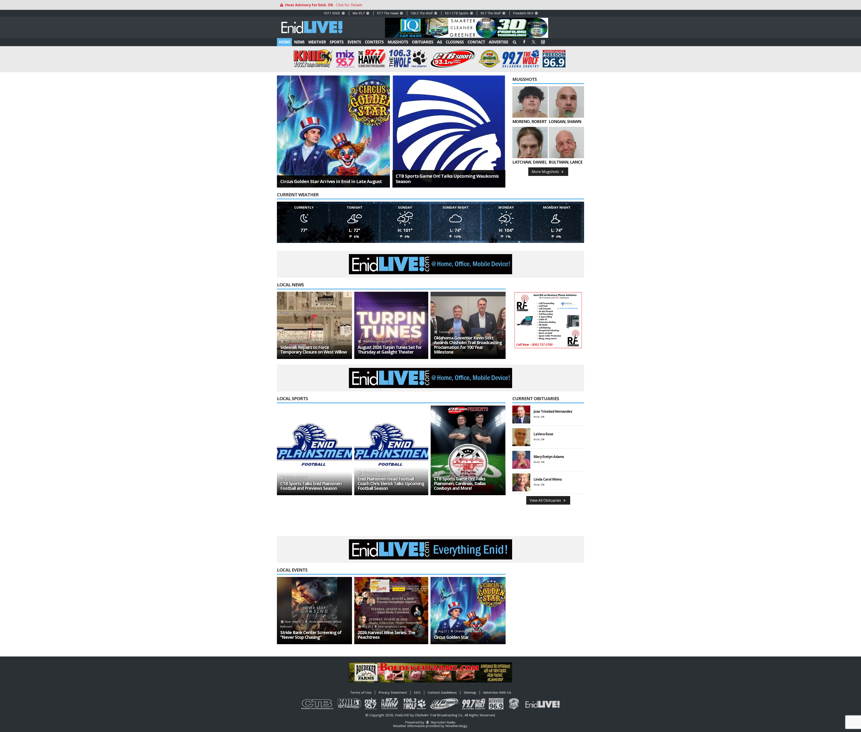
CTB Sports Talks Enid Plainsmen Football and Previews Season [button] (311, 486)
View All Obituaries (546, 500)
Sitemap (470, 692)
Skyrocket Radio (442, 722)
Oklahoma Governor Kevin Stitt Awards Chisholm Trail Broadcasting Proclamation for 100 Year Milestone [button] (468, 345)
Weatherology (456, 725)
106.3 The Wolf (422, 13)
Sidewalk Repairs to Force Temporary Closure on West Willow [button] (313, 349)
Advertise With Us (497, 692)
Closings (455, 42)
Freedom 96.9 (523, 13)
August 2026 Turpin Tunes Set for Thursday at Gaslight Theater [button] (390, 349)
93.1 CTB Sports (457, 13)
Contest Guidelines (442, 692)
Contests (374, 42)
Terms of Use (361, 692)
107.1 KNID (332, 13)
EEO (417, 692)
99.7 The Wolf (491, 13)
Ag (439, 42)
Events (354, 42)
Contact (476, 42)
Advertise (498, 42)
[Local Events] (314, 610)
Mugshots (397, 42)
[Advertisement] (466, 28)
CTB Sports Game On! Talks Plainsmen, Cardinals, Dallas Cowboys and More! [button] (460, 484)
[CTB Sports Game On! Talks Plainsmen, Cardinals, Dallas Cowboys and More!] (468, 450)
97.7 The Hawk (388, 13)
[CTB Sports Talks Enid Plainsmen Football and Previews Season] (314, 450)
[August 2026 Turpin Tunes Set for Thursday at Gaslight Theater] (391, 325)
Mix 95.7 (358, 13)
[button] (514, 42)
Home (284, 42)
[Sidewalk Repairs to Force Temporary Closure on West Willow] (314, 325)
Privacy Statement (392, 692)
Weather (317, 42)
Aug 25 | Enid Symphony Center (384, 626)
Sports (337, 42)
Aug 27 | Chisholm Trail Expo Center (463, 631)
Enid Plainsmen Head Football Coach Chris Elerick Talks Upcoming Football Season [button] (391, 484)
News (299, 42)
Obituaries (422, 42)
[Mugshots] (530, 102)
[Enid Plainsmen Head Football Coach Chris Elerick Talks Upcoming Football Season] (391, 450)
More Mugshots (546, 171)
